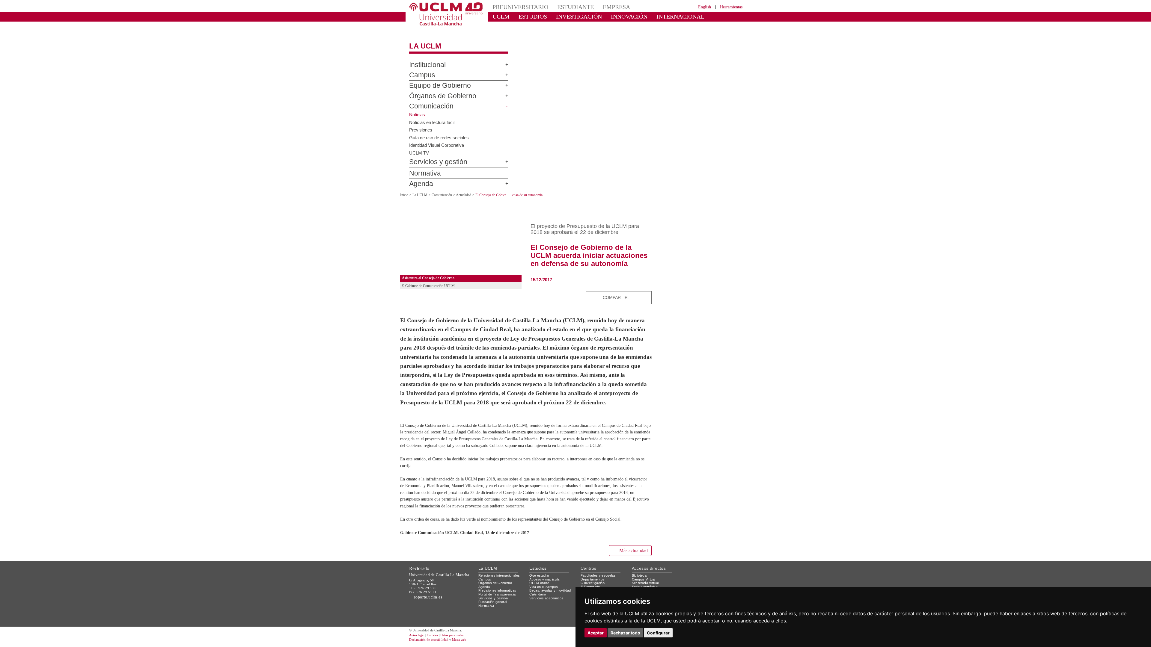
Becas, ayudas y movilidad (551, 614)
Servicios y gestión (433, 156)
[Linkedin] (645, 292)
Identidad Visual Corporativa (438, 140)
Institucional (425, 59)
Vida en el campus (545, 610)
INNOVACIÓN (611, 16)
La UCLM (422, 41)
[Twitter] (625, 292)
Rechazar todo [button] (625, 632)
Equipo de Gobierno (434, 80)
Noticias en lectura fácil (432, 117)
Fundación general (494, 625)
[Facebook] (631, 292)
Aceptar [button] (595, 632)
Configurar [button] (658, 632)
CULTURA (694, 16)
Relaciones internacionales (501, 599)
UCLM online (540, 606)
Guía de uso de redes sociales (440, 132)
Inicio (404, 189)
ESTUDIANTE (564, 7)
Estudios (538, 592)
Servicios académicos (547, 621)
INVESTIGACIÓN (568, 16)
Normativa (422, 168)
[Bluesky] (638, 292)
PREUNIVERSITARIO (516, 7)
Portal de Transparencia (498, 618)
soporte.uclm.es (430, 620)
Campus (419, 70)
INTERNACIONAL (654, 16)
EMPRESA (601, 7)
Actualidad (470, 189)
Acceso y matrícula (545, 603)
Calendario (538, 618)
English (699, 7)
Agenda (418, 178)
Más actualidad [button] (631, 574)
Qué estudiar (540, 599)
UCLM (499, 16)
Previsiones (421, 124)
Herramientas (729, 7)
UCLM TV (418, 147)
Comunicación (427, 101)
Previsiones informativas (499, 614)
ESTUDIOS (527, 16)
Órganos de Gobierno (435, 90)
